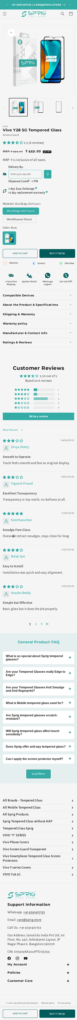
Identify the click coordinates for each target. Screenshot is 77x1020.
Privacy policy (64, 1003)
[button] (5, 14)
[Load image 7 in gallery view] (58, 107)
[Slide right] (73, 108)
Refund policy (47, 1003)
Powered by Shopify (28, 1003)
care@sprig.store (29, 920)
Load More (38, 773)
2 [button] (36, 624)
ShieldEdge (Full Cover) (23, 212)
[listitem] (38, 800)
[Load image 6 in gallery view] (38, 107)
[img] (13, 441)
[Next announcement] (70, 5)
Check (47, 174)
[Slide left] (4, 108)
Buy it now (57, 253)
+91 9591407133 (34, 912)
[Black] (9, 238)
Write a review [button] (38, 416)
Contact (41, 263)
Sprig (16, 1003)
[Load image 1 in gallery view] (18, 107)
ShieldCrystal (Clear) (21, 220)
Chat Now (69, 263)
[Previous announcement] (7, 5)
